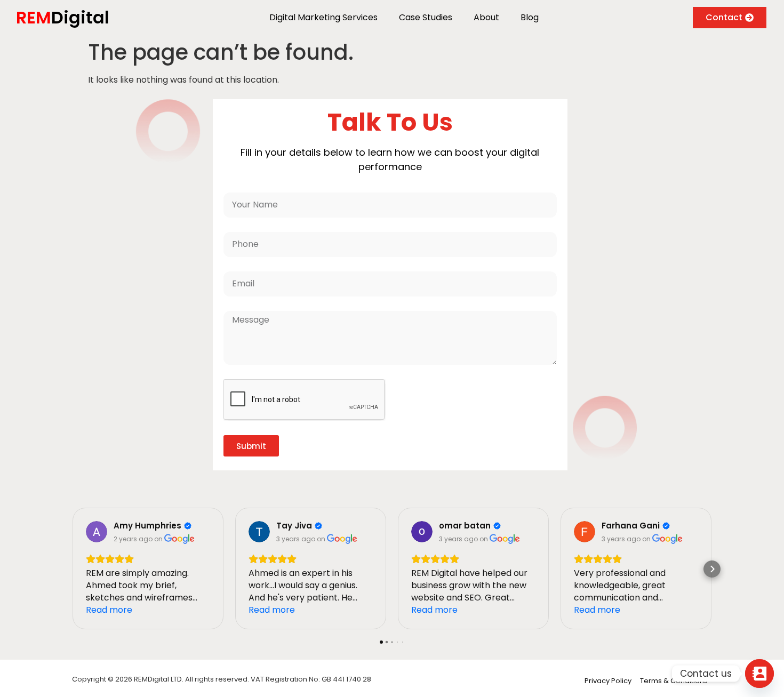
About (486, 17)
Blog (530, 17)
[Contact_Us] (759, 673)
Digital (62, 17)
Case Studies (425, 17)
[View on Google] (96, 531)
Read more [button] (109, 610)
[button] (72, 569)
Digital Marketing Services (323, 17)
